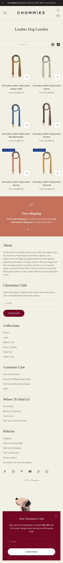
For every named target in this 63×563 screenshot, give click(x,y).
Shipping (7, 438)
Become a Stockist (12, 411)
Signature (7, 352)
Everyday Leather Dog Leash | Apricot (16, 183)
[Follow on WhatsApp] (46, 471)
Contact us (8, 416)
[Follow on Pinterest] (21, 471)
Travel (6, 332)
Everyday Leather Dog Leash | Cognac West (16, 87)
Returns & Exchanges (13, 443)
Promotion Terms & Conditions (17, 462)
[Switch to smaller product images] (58, 44)
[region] (31, 213)
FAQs (5, 389)
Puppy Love (8, 356)
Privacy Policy (10, 457)
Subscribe (31, 552)
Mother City (8, 342)
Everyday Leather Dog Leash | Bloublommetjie (16, 135)
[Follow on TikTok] (38, 471)
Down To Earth (10, 347)
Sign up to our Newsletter (15, 420)
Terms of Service (11, 453)
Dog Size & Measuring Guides (17, 379)
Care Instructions (11, 374)
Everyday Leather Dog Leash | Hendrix (47, 135)
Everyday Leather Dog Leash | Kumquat (47, 183)
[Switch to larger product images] (52, 44)
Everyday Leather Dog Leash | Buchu (47, 87)
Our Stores (8, 406)
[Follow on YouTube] (30, 471)
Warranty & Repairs (12, 448)
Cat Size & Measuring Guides (16, 384)
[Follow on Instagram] (13, 471)
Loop (5, 337)
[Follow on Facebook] (4, 471)
